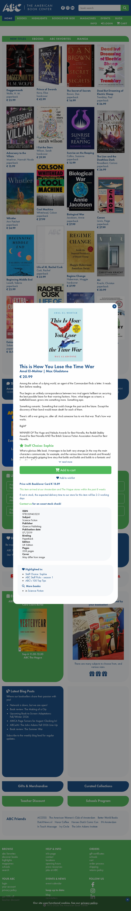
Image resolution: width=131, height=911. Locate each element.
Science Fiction (36, 590)
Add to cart (67, 470)
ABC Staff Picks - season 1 (39, 577)
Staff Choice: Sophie (36, 574)
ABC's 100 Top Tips (35, 580)
